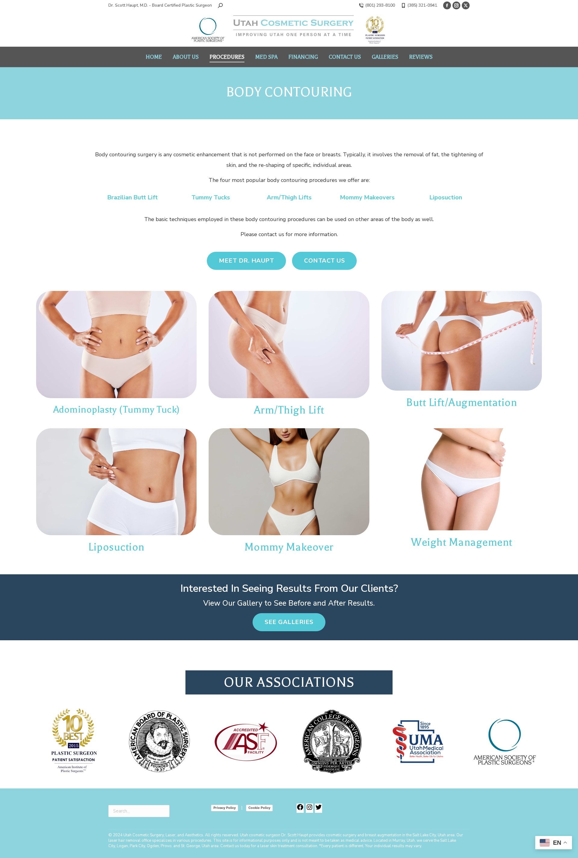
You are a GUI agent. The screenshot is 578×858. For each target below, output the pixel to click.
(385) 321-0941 (422, 5)
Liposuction (445, 197)
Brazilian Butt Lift (132, 197)
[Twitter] (318, 810)
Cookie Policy (259, 808)
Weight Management (461, 542)
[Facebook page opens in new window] (447, 5)
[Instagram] (309, 810)
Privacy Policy (224, 808)
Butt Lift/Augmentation (461, 402)
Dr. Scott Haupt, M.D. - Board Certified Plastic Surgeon (160, 5)
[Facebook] (300, 810)
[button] (220, 5)
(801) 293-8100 (380, 5)
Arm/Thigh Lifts (289, 197)
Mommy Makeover (289, 547)
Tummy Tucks (210, 197)
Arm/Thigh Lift (289, 410)
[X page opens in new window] (466, 5)
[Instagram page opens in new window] (456, 5)
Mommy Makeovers (367, 197)
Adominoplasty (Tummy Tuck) (116, 409)
